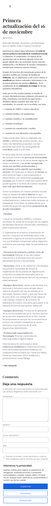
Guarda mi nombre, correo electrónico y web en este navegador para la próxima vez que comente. (27, 457)
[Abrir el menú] (10, 6)
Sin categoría (10, 365)
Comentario (8, 396)
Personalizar (25, 493)
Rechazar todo (25, 500)
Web (5, 446)
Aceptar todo (25, 486)
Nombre (7, 425)
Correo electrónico (11, 435)
